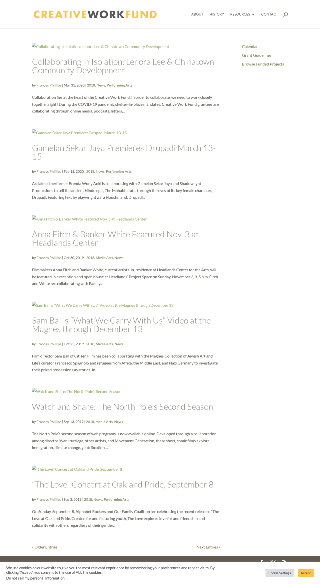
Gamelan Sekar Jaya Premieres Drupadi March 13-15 (124, 152)
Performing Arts (119, 85)
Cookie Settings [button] (279, 573)
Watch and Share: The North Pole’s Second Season (122, 406)
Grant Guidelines (257, 55)
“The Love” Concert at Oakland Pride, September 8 (123, 484)
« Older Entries (45, 546)
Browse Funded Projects (263, 64)
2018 (91, 85)
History (217, 14)
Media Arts (104, 258)
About (197, 14)
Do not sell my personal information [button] (35, 578)
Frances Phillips (48, 85)
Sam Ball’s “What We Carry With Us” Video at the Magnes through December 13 (121, 324)
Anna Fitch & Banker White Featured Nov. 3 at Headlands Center (115, 238)
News (100, 85)
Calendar (250, 46)
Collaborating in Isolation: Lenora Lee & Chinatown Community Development (123, 65)
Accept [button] (306, 573)
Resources (240, 14)
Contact (269, 14)
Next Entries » (208, 546)
